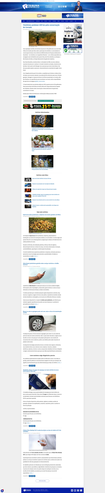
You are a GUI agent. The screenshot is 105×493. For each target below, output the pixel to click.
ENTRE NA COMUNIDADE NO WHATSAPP (46, 100)
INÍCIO (24, 21)
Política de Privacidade (43, 1)
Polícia (50, 21)
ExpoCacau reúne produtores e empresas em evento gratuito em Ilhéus (42, 214)
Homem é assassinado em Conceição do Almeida (43, 183)
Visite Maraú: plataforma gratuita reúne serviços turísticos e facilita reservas (41, 264)
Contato (37, 1)
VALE (42, 21)
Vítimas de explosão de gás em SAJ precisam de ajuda (44, 189)
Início (34, 489)
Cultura (62, 21)
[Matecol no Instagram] (42, 106)
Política (45, 21)
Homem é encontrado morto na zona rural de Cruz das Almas (46, 200)
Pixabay (40, 233)
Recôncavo (38, 21)
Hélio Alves (28, 1)
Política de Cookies (51, 1)
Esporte (66, 21)
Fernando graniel (34, 233)
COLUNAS (71, 21)
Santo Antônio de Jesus (30, 21)
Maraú (31, 266)
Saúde (58, 21)
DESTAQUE (32, 29)
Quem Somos (23, 1)
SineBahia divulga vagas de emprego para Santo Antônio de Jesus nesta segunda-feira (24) (45, 195)
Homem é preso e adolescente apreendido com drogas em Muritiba (45, 206)
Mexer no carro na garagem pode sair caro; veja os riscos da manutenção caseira (42, 312)
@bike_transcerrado (40, 81)
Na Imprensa (33, 1)
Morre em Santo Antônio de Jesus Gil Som (41, 178)
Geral (31, 216)
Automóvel (32, 314)
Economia (54, 21)
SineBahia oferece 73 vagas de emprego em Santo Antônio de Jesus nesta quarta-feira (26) (41, 370)
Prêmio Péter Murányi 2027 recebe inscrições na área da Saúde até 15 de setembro (42, 431)
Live (75, 21)
